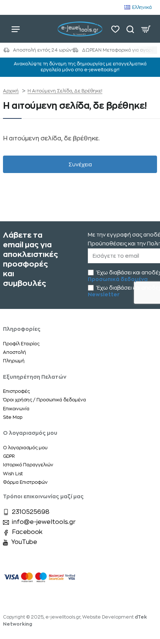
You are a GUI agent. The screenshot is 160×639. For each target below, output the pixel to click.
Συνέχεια (80, 164)
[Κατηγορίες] (15, 29)
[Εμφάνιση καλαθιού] (146, 29)
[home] (11, 91)
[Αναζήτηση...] (130, 29)
